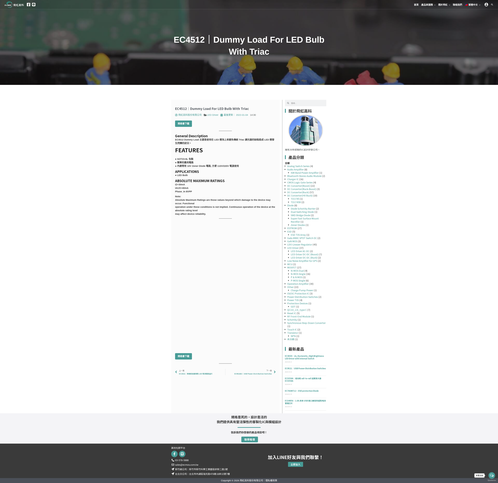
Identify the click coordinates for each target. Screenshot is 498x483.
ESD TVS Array (298, 234)
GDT (293, 306)
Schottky (292, 319)
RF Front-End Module (298, 316)
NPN (293, 336)
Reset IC (291, 313)
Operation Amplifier (298, 283)
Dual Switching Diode (302, 211)
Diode (290, 205)
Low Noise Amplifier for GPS (302, 260)
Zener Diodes (298, 225)
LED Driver (212, 115)
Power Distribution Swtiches (302, 296)
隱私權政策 (271, 480)
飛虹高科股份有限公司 (251, 480)
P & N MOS (296, 277)
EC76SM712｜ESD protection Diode (302, 390)
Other (290, 287)
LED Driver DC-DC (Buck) (304, 257)
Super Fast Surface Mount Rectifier (305, 220)
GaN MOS (292, 241)
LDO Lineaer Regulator (299, 244)
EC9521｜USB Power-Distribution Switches (305, 368)
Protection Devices (297, 303)
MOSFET (291, 267)
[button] (434, 4)
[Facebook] (28, 4)
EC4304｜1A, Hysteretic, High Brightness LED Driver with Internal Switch (304, 357)
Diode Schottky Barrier (303, 208)
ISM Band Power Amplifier (305, 172)
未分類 (290, 339)
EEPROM (292, 228)
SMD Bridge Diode (300, 215)
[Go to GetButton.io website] (492, 480)
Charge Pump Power (302, 290)
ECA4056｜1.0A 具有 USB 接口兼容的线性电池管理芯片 (305, 402)
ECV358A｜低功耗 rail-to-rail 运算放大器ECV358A (303, 379)
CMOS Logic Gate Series (300, 182)
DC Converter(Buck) (298, 192)
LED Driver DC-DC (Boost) (304, 254)
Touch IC (292, 329)
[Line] (34, 4)
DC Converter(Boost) (298, 185)
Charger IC (293, 179)
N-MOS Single (298, 274)
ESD (289, 231)
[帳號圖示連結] (486, 4)
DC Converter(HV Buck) (299, 195)
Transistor (292, 332)
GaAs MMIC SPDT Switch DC (302, 238)
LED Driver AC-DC (300, 251)
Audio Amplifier (295, 169)
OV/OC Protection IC (298, 293)
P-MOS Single (298, 280)
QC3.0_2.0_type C (297, 309)
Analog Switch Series (298, 166)
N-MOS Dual (297, 270)
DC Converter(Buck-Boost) (301, 189)
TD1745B (296, 202)
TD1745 (295, 198)
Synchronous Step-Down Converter (306, 323)
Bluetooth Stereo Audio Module (304, 176)
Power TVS (293, 300)
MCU (289, 264)
